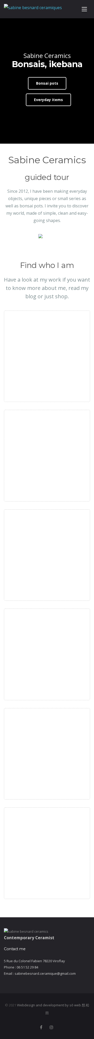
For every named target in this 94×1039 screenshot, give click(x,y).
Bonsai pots (47, 83)
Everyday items (48, 99)
